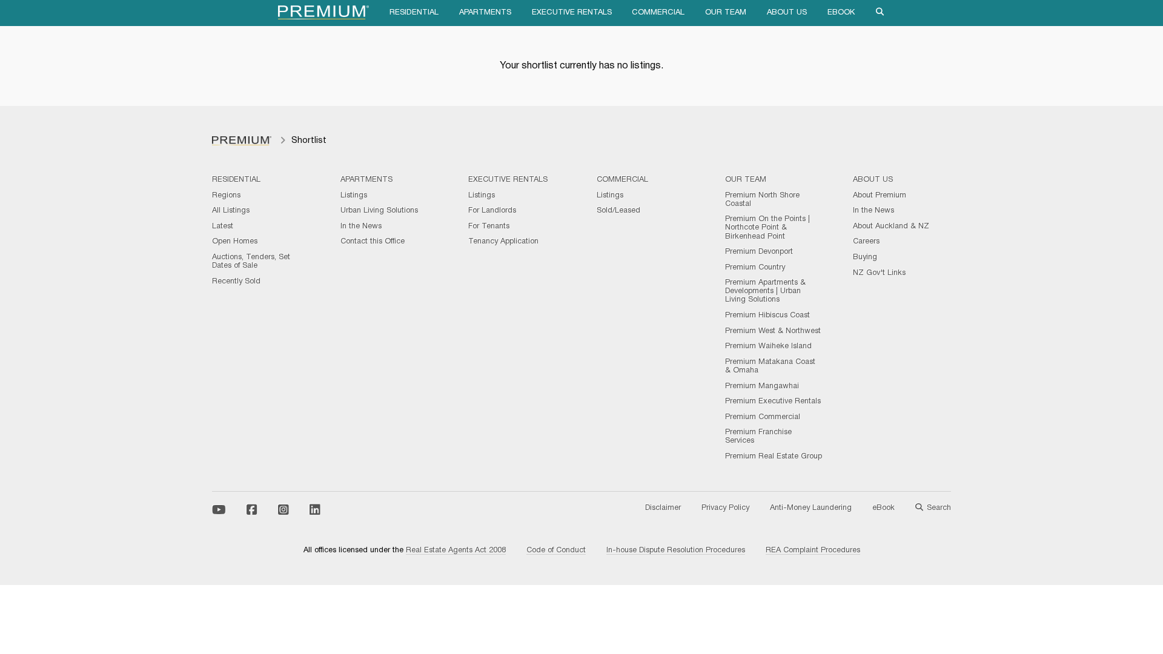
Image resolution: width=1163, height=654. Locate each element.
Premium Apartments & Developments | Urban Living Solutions (765, 291)
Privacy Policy (725, 508)
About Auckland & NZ (891, 226)
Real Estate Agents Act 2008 (456, 550)
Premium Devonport (759, 252)
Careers (866, 241)
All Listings (231, 210)
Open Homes (234, 241)
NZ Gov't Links (879, 273)
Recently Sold (236, 281)
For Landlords (492, 210)
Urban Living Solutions (379, 210)
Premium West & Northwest (773, 331)
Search (939, 508)
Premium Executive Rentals (773, 401)
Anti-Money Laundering (811, 508)
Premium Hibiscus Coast (767, 315)
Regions (226, 195)
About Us (787, 12)
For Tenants (488, 226)
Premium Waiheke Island (768, 346)
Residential (414, 12)
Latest (222, 226)
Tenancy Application (503, 241)
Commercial (658, 12)
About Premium (879, 195)
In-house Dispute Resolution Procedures (675, 550)
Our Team (725, 12)
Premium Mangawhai (762, 386)
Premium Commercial (762, 417)
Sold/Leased (618, 210)
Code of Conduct (556, 550)
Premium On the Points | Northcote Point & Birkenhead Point (767, 228)
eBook (841, 12)
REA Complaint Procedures (813, 550)
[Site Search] (880, 13)
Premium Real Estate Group (773, 456)
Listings (353, 195)
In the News (361, 226)
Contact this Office (372, 241)
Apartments (485, 12)
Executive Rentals (572, 12)
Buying (865, 257)
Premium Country (755, 267)
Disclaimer (663, 508)
